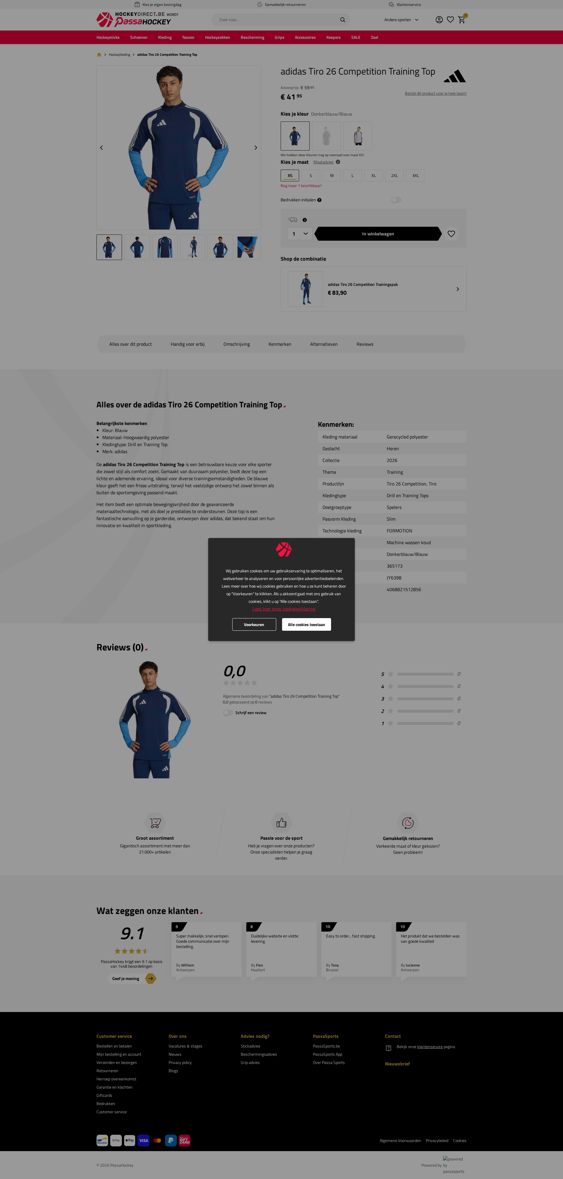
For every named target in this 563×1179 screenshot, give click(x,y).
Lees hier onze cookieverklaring (283, 608)
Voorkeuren (254, 624)
